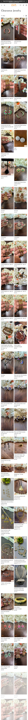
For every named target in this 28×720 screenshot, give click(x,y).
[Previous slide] (1, 1)
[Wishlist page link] (20, 5)
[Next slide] (26, 1)
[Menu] (1, 5)
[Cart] (26, 5)
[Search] (4, 5)
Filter (4, 15)
